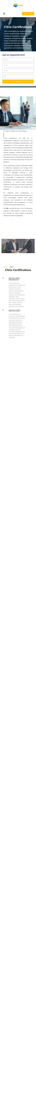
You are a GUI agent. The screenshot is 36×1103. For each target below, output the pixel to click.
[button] (4, 13)
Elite (7, 208)
